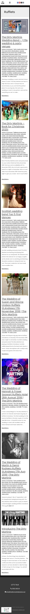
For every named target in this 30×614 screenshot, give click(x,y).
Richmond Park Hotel (17, 151)
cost (19, 54)
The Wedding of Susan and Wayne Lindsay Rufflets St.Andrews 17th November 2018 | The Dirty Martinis (14, 306)
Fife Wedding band (19, 61)
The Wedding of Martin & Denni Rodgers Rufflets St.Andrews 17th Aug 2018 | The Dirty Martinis (13, 470)
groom (15, 63)
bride (6, 54)
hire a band (21, 63)
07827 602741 (16, 588)
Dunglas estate (18, 139)
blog (3, 54)
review (9, 151)
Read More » (5, 95)
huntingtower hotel (14, 66)
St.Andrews (19, 71)
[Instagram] (21, 2)
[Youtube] (19, 2)
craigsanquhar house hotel (10, 56)
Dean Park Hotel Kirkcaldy (16, 136)
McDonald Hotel (11, 68)
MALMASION (5, 239)
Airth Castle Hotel (19, 49)
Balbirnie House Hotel (8, 52)
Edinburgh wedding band (9, 141)
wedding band (17, 73)
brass (6, 482)
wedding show (11, 551)
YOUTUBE (4, 76)
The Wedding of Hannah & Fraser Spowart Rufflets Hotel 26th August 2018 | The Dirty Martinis (15, 394)
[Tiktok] (23, 2)
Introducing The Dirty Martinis (14, 530)
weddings (21, 74)
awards (22, 51)
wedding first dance (11, 245)
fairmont (19, 141)
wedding (9, 73)
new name (17, 546)
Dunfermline (10, 59)
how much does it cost (8, 237)
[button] (9, 2)
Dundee (4, 59)
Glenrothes (9, 63)
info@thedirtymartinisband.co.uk (15, 592)
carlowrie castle (13, 54)
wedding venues (13, 74)
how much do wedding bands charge (14, 63)
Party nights (20, 68)
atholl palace (15, 51)
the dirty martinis (23, 154)
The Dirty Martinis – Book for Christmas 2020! (13, 126)
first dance (14, 543)
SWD (3, 244)
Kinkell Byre (24, 66)
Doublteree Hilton (12, 58)
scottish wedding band (19, 69)
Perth (20, 149)
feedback (8, 61)
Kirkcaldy (4, 68)
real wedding (20, 325)
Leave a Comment (7, 49)
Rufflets (9, 69)
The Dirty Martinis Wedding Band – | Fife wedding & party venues (15, 41)
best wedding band (20, 52)
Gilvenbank (9, 233)
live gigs (11, 546)
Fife (13, 61)
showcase (15, 548)
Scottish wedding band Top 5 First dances (12, 214)
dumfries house (22, 58)
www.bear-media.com (19, 609)
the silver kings (19, 550)
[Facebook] (17, 2)
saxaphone (20, 487)
